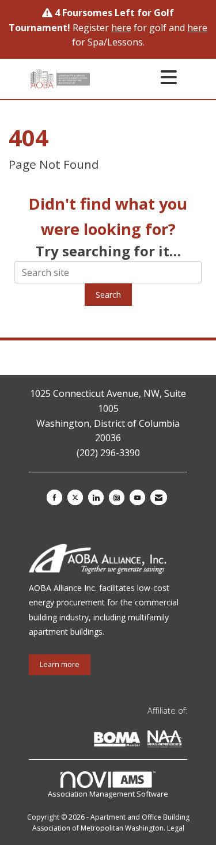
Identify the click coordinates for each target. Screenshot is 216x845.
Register (102, 27)
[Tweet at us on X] (75, 497)
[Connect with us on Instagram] (116, 497)
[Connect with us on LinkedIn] (96, 497)
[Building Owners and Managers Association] (185, 741)
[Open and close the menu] (136, 77)
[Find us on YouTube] (137, 497)
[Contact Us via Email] (158, 497)
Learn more (59, 664)
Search (108, 294)
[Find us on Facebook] (54, 497)
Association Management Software (108, 794)
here (197, 27)
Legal (175, 828)
